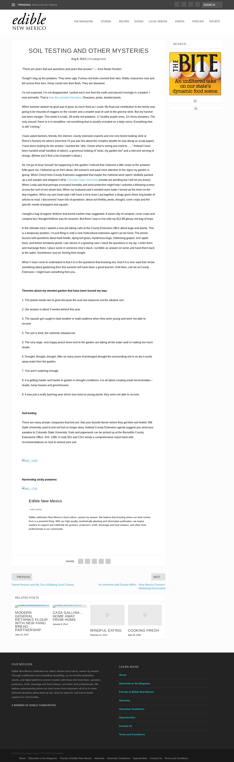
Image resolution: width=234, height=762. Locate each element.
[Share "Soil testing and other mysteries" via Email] (108, 561)
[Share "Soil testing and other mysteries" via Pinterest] (94, 561)
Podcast (198, 21)
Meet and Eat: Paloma (44, 4)
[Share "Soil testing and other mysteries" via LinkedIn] (101, 561)
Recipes (124, 21)
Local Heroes (158, 21)
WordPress (59, 753)
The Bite (214, 21)
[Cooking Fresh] (145, 615)
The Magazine (83, 21)
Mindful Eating (105, 630)
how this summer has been (65, 97)
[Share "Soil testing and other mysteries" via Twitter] (87, 561)
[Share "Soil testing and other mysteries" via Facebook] (80, 561)
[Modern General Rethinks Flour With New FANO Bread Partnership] (32, 606)
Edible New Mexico (45, 501)
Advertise (124, 700)
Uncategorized (97, 58)
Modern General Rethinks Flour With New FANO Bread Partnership (31, 621)
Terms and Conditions (132, 734)
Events (179, 21)
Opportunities (127, 717)
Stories (106, 21)
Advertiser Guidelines (131, 709)
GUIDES (138, 21)
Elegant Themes (32, 753)
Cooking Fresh (143, 630)
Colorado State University (82, 179)
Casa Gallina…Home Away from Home (68, 616)
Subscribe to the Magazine (134, 683)
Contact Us (125, 726)
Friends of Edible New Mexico (136, 691)
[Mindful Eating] (107, 615)
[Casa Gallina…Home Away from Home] (70, 606)
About (122, 674)
